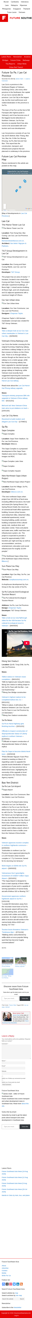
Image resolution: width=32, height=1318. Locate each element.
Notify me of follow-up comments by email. (14, 1078)
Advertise (5, 1268)
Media (4, 1273)
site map (19, 1295)
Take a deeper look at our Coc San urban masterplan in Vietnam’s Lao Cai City (15, 333)
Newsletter (17, 1307)
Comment (5, 1043)
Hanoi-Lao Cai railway (10, 381)
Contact (4, 1270)
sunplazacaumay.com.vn (18, 579)
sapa (3, 1007)
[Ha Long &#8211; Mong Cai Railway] (7, 972)
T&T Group (15, 272)
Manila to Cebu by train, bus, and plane (16, 1195)
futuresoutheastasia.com (22, 1313)
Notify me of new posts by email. (11, 1082)
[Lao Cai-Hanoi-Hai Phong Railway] (7, 960)
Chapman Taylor (16, 313)
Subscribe (25, 998)
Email (4, 1066)
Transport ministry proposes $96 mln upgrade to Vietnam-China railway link (16, 398)
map (16, 1293)
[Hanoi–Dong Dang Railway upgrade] (21, 960)
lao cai (26, 1005)
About (4, 1266)
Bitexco (4, 561)
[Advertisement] (16, 38)
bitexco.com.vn (17, 492)
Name (4, 1060)
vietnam (7, 1007)
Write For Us (6, 1275)
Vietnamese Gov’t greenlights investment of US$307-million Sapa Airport (15, 875)
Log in (16, 1315)
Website (4, 1071)
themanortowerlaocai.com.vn (13, 241)
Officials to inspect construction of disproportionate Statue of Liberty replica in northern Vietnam (14, 733)
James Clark (16, 1015)
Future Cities (12, 1005)
